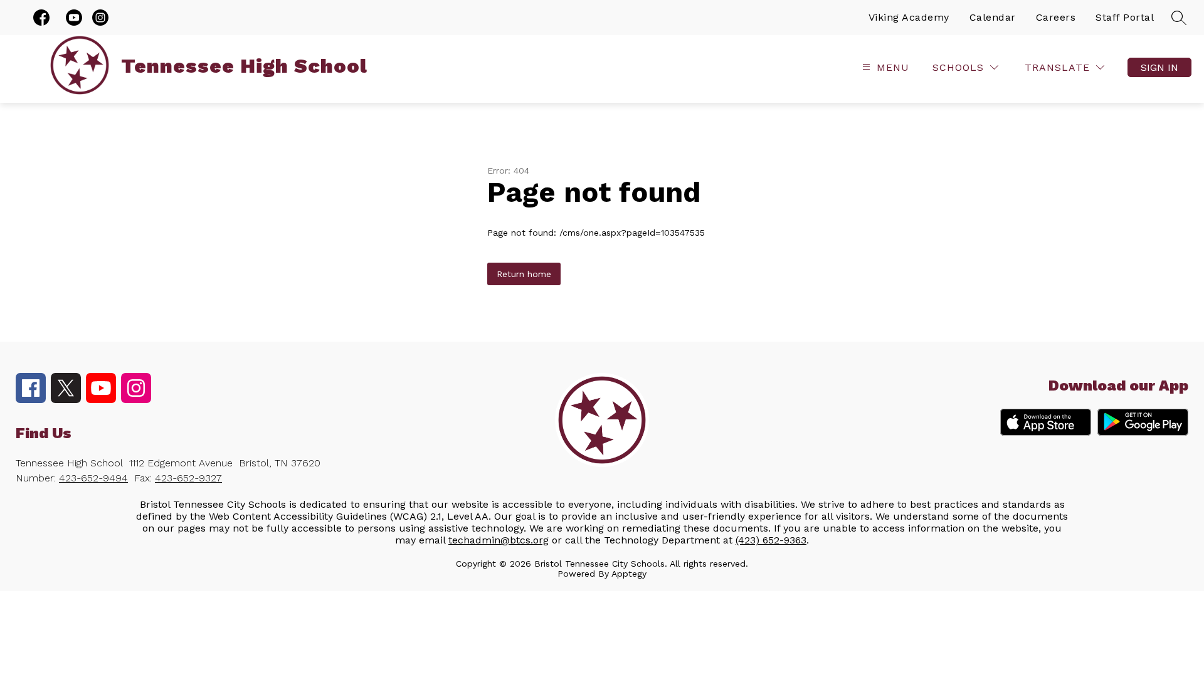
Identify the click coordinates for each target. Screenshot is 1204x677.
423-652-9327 (188, 478)
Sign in (1159, 67)
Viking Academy (909, 17)
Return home (524, 274)
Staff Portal (1125, 17)
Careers (1056, 17)
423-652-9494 (93, 478)
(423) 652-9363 (771, 540)
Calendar (992, 17)
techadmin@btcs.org (498, 540)
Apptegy (629, 574)
